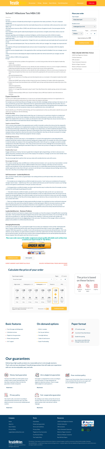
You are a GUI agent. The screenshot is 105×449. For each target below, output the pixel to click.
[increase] (94, 33)
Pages (86, 30)
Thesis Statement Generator (79, 62)
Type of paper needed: (17, 276)
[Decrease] (56, 279)
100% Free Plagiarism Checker (80, 55)
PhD (62, 284)
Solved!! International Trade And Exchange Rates (53, 264)
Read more (9, 387)
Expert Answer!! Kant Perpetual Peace (18, 263)
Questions (8, 17)
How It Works (52, 3)
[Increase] (65, 279)
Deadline (74, 30)
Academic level (76, 23)
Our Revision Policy (38, 434)
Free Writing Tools (63, 3)
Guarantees (36, 421)
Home (10, 421)
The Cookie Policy (37, 437)
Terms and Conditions (38, 426)
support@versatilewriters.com (16, 432)
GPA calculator (76, 59)
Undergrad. (28, 284)
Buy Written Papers (77, 69)
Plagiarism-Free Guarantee (40, 432)
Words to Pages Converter (78, 64)
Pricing (39, 3)
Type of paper (75, 16)
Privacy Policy (12, 429)
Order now (91, 3)
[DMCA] (86, 429)
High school (17, 284)
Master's (52, 284)
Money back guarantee (39, 424)
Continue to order (13, 257)
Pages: (57, 276)
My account (80, 3)
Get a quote (29, 257)
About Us (11, 424)
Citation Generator (77, 57)
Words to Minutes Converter (79, 66)
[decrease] (87, 33)
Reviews (45, 3)
